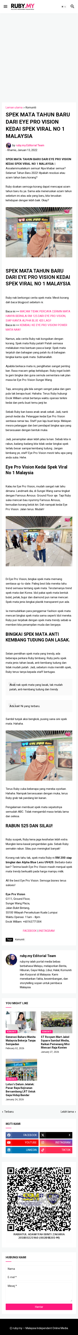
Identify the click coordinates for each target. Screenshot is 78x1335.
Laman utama (14, 107)
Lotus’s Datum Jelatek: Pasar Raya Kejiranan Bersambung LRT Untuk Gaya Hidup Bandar (20, 1090)
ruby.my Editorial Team (38, 956)
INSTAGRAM (47, 930)
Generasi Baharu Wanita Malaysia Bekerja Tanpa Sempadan (21, 1040)
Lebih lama (67, 1111)
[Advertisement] (39, 57)
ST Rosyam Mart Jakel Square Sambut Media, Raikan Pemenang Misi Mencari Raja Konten (55, 1042)
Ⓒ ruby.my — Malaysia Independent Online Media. (39, 1328)
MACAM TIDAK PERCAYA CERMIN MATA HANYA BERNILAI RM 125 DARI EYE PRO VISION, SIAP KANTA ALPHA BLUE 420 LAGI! (38, 316)
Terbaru (9, 1111)
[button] (5, 6)
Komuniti (31, 107)
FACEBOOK (30, 930)
